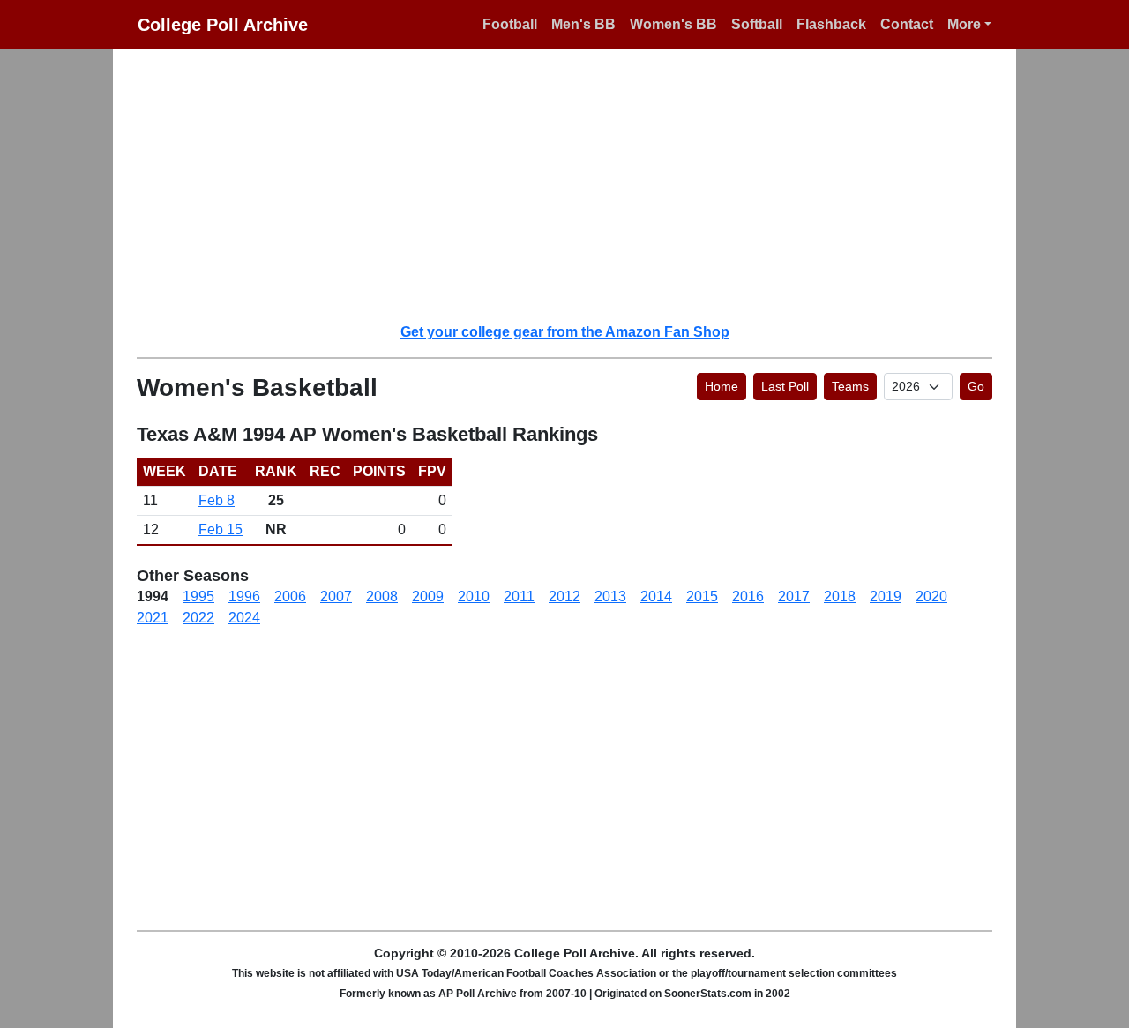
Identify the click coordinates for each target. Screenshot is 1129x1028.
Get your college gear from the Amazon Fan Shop (564, 331)
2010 (474, 596)
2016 (748, 596)
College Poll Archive (223, 24)
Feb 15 (220, 529)
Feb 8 (216, 500)
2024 (244, 617)
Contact (906, 24)
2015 (702, 596)
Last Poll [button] (785, 386)
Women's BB (673, 24)
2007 (336, 596)
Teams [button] (850, 386)
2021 (152, 617)
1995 (198, 596)
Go (976, 386)
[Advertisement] (575, 185)
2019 (885, 596)
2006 (290, 596)
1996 (244, 596)
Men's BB (583, 24)
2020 (931, 596)
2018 (840, 596)
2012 (564, 596)
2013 (610, 596)
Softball (756, 24)
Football (509, 24)
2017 (794, 596)
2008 (382, 596)
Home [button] (721, 386)
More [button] (964, 24)
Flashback (831, 24)
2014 (656, 596)
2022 (198, 617)
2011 (519, 596)
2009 (428, 596)
